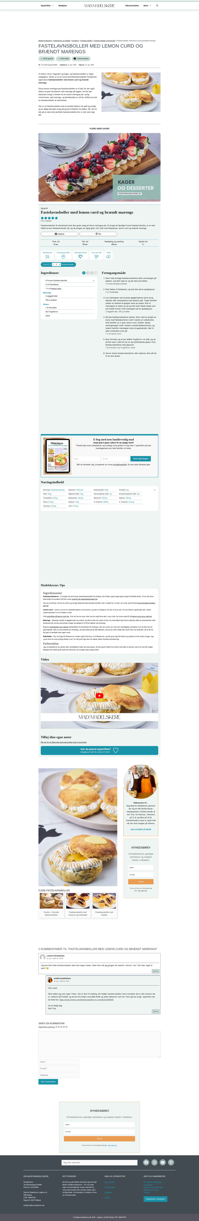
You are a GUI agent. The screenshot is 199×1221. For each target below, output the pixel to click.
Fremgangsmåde (63, 252)
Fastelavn (75, 41)
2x (88, 273)
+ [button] (59, 264)
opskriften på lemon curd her (58, 616)
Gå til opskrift (48, 59)
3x (92, 273)
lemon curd (56, 288)
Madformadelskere (45, 41)
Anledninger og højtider (61, 41)
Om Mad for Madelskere (153, 1182)
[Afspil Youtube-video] (99, 696)
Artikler (107, 1197)
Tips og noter (96, 252)
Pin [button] (99, 234)
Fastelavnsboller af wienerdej (104, 41)
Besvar (155, 971)
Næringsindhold (80, 252)
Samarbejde (148, 1184)
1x (84, 273)
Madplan (63, 5)
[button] (157, 5)
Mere (145, 5)
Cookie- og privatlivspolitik (153, 1187)
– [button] (53, 264)
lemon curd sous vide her (142, 616)
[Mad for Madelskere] (99, 6)
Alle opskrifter (110, 1182)
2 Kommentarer (82, 59)
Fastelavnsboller (86, 41)
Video (108, 252)
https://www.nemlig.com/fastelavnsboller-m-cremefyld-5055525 (86, 1000)
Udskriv (60, 234)
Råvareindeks (132, 5)
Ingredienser (47, 252)
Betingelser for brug (151, 1190)
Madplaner (109, 1192)
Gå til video (64, 59)
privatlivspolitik (120, 464)
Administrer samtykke (155, 1199)
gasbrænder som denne (58, 627)
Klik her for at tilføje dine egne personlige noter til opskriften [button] (64, 742)
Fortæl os (85, 752)
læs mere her (142, 890)
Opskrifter (46, 5)
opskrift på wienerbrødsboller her (84, 599)
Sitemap (147, 1192)
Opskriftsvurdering (46, 1027)
